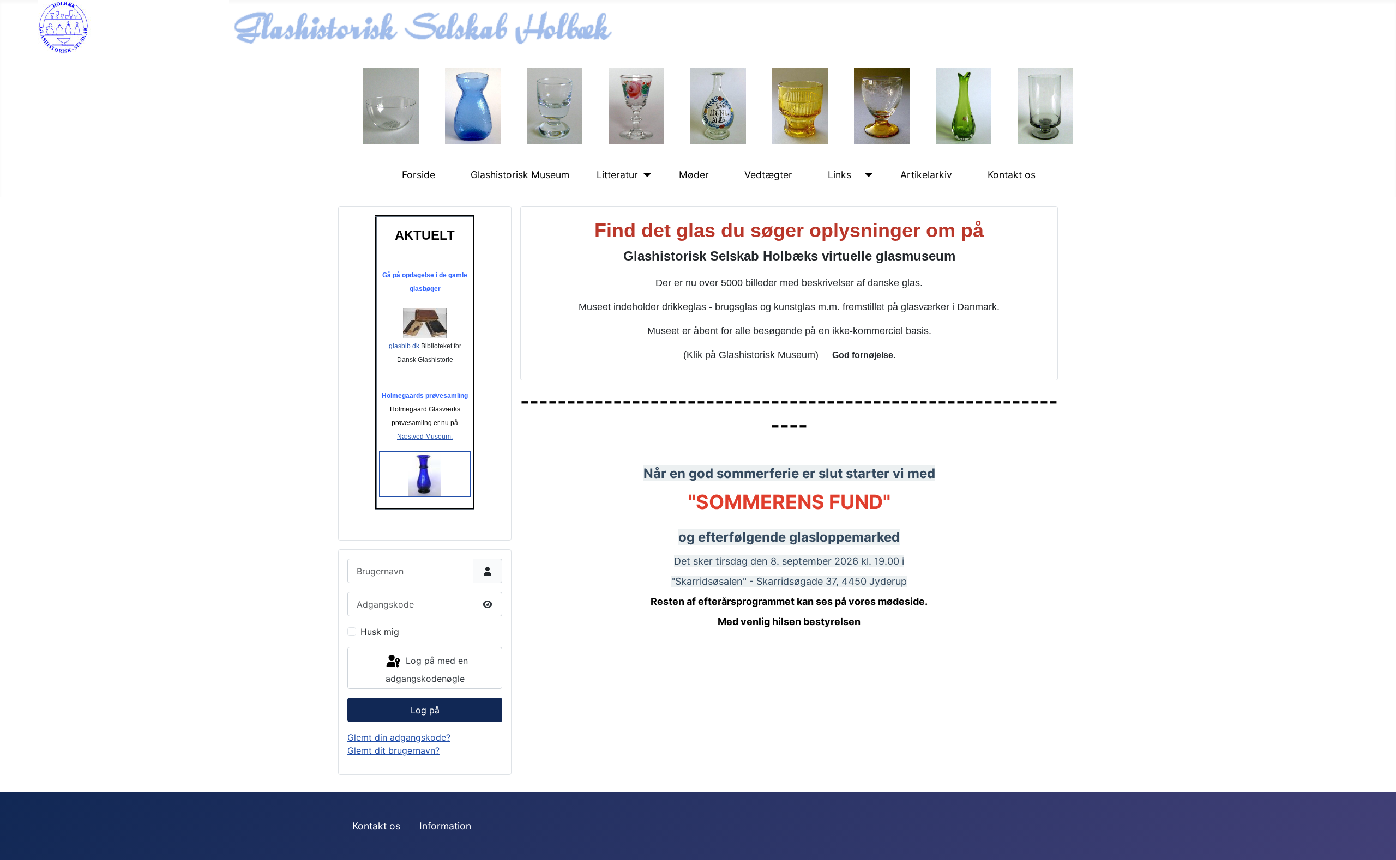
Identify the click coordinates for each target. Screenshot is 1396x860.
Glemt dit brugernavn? (393, 750)
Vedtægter (768, 174)
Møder (694, 174)
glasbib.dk (404, 346)
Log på (425, 710)
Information (445, 826)
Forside (418, 174)
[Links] (866, 175)
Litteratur (617, 174)
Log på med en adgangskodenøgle (427, 669)
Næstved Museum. (425, 436)
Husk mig (379, 631)
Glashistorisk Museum (520, 174)
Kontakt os (1012, 174)
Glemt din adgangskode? (398, 737)
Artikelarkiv (926, 174)
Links (839, 174)
